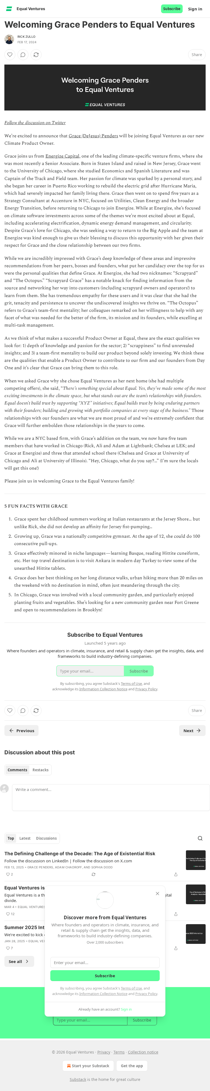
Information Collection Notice (103, 993)
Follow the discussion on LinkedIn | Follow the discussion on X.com (68, 860)
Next (188, 730)
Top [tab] (11, 838)
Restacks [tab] (40, 769)
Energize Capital (62, 156)
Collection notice (143, 1052)
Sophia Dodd (102, 867)
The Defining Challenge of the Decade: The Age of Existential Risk (79, 853)
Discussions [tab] (46, 838)
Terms (119, 1052)
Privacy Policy (146, 993)
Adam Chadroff (68, 867)
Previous (25, 730)
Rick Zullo (26, 37)
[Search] (200, 838)
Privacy (103, 1052)
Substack (78, 1079)
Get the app (132, 1065)
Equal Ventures (32, 907)
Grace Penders (40, 867)
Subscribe (171, 8)
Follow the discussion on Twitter (35, 122)
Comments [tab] (17, 769)
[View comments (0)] (23, 54)
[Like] (9, 54)
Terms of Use (131, 988)
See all (15, 961)
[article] (105, 864)
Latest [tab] (25, 838)
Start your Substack (90, 1065)
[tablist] (28, 769)
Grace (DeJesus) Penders (93, 135)
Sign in (195, 8)
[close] (157, 893)
